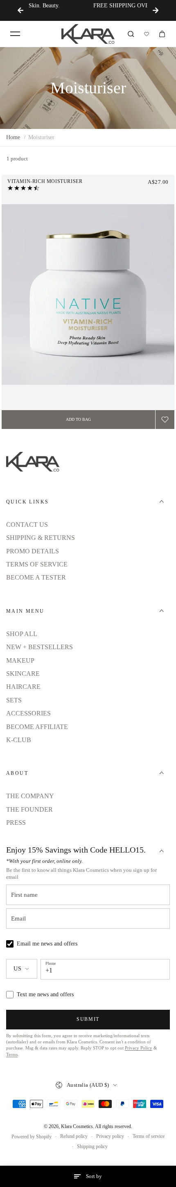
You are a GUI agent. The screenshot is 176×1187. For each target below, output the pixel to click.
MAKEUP (20, 660)
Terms (12, 1054)
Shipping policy (92, 1146)
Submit (88, 1019)
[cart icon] (162, 34)
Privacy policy (110, 1136)
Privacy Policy (138, 1048)
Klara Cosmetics (77, 1126)
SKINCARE (23, 673)
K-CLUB (18, 739)
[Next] (155, 10)
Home (13, 137)
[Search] (131, 34)
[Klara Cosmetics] (88, 34)
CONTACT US (27, 524)
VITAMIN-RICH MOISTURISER (44, 181)
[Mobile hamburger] (15, 34)
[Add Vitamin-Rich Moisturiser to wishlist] (165, 419)
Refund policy (74, 1136)
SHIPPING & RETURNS (40, 537)
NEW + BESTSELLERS (39, 646)
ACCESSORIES (28, 713)
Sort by (94, 1176)
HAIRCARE (23, 686)
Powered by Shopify (31, 1137)
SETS (14, 700)
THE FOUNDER (29, 809)
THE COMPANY (30, 795)
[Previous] (20, 10)
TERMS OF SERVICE (37, 564)
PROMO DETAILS (32, 551)
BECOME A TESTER (36, 577)
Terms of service (149, 1136)
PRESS (16, 822)
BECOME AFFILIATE (37, 726)
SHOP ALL (21, 633)
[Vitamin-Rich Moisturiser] (88, 294)
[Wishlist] (146, 34)
